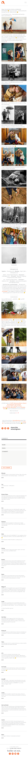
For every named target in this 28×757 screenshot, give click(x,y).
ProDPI (11, 403)
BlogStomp (7, 407)
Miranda (3, 473)
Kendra (3, 559)
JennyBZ (3, 679)
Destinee (3, 521)
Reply (2, 477)
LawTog (15, 406)
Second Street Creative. (16, 748)
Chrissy (3, 548)
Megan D (3, 586)
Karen (2, 574)
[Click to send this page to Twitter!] (5, 428)
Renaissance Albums (18, 403)
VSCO (11, 406)
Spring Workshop (17, 420)
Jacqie (2, 601)
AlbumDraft (13, 407)
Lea (2, 484)
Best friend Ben (4, 319)
